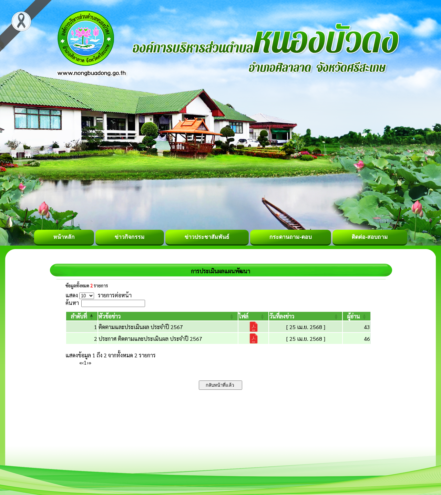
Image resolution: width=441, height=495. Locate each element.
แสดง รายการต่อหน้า (98, 295)
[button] (79, 316)
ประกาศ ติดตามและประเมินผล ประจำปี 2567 (150, 338)
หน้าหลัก (64, 237)
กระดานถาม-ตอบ (290, 237)
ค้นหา (72, 302)
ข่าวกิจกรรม (130, 237)
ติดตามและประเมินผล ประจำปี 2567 (141, 326)
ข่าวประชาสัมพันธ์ (207, 237)
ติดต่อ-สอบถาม (370, 237)
